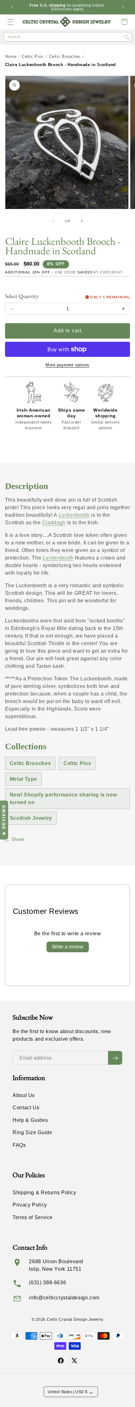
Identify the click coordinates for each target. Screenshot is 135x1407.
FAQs (19, 1145)
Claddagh (54, 522)
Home (11, 56)
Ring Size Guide (32, 1132)
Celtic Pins (33, 56)
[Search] (127, 37)
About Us (24, 1095)
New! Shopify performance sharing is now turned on (63, 798)
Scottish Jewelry (31, 818)
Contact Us (26, 1107)
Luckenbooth (74, 515)
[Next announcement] (123, 7)
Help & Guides (30, 1120)
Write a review (68, 946)
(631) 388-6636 (47, 1282)
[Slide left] (53, 221)
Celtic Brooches (65, 56)
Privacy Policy (30, 1204)
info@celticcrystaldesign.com (64, 1297)
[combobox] (68, 36)
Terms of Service (33, 1217)
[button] (10, 21)
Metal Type (23, 779)
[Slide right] (82, 221)
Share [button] (17, 839)
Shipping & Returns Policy (44, 1192)
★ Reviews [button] (3, 820)
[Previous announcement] (12, 7)
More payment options (67, 365)
